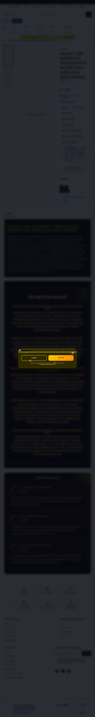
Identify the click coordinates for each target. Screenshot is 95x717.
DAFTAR (61, 357)
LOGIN (34, 358)
